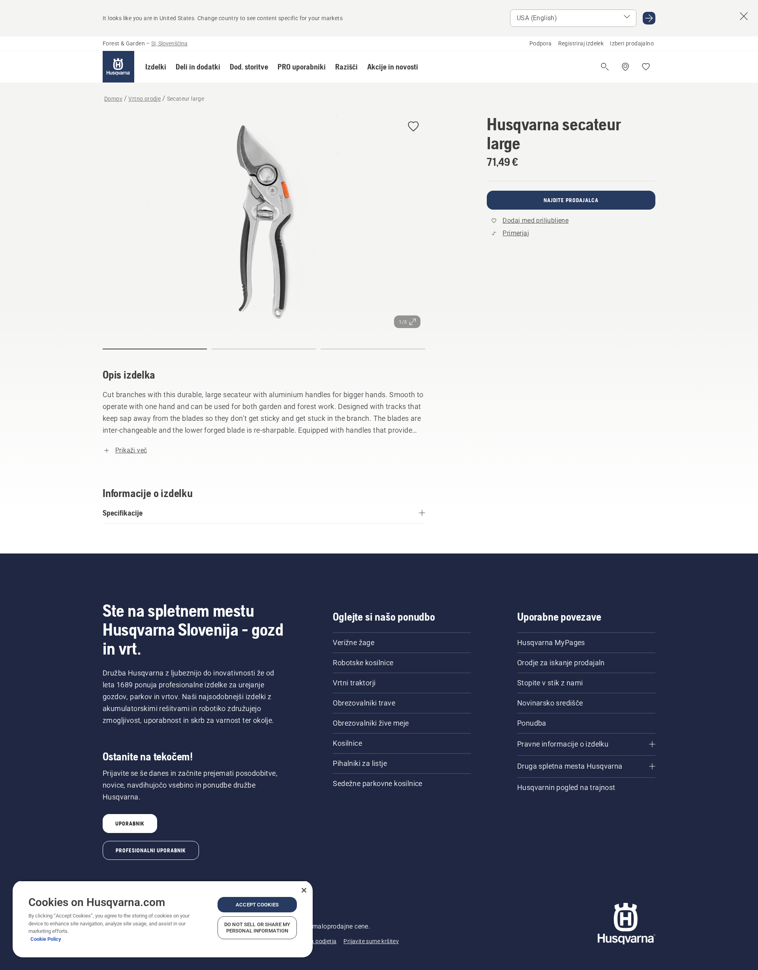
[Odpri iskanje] (604, 66)
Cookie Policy (45, 939)
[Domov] (118, 67)
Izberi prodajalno (632, 43)
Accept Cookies (257, 905)
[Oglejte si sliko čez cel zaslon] (264, 223)
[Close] (304, 890)
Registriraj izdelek (581, 43)
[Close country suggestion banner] (743, 16)
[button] (156, 67)
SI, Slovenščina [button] (169, 43)
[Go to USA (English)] (649, 18)
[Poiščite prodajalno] (625, 66)
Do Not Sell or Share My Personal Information (257, 927)
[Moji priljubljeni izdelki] (645, 66)
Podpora (540, 43)
